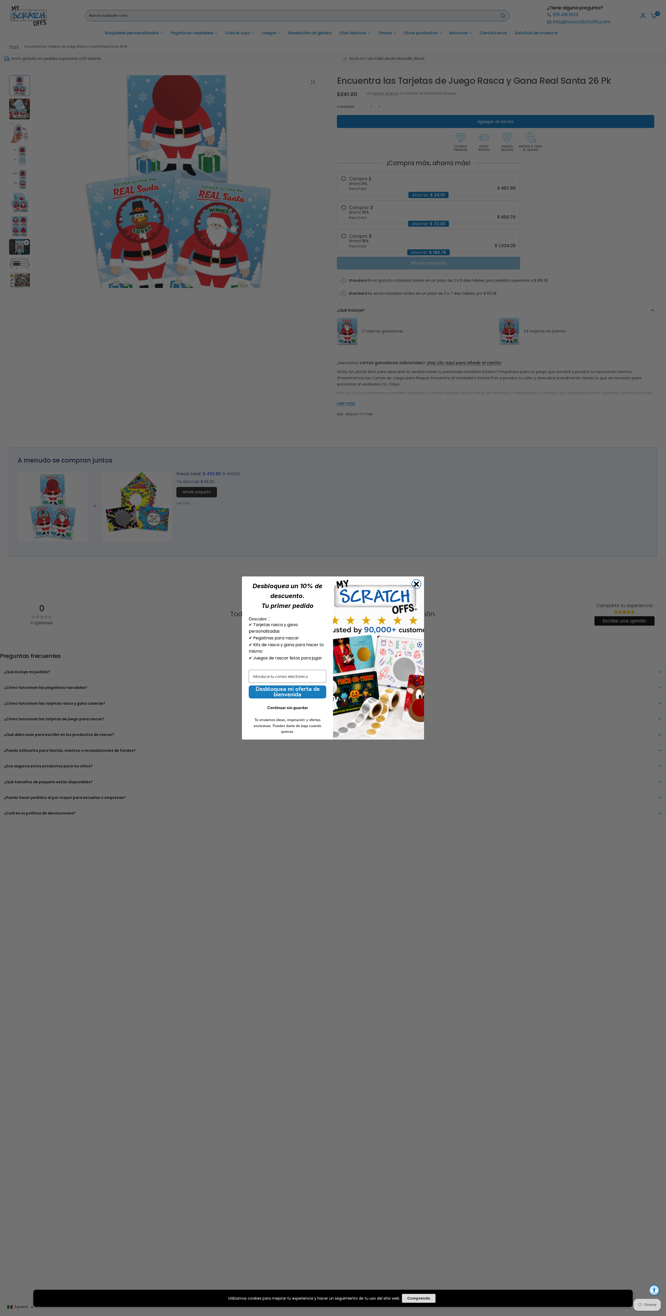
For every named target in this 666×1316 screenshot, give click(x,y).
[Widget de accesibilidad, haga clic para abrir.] (654, 1290)
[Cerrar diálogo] (416, 584)
